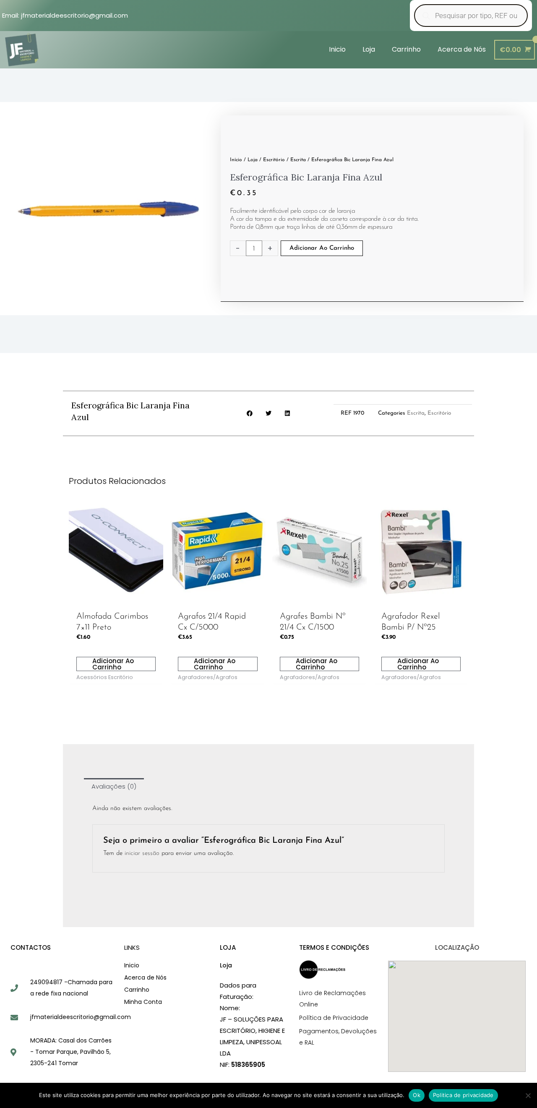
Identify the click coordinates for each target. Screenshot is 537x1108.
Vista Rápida (116, 599)
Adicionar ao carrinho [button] (113, 664)
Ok (416, 1095)
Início (236, 159)
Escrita (298, 159)
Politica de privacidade (463, 1095)
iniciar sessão (142, 853)
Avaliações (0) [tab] (113, 786)
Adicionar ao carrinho (321, 248)
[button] (249, 413)
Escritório (274, 159)
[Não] (527, 1094)
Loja (253, 159)
